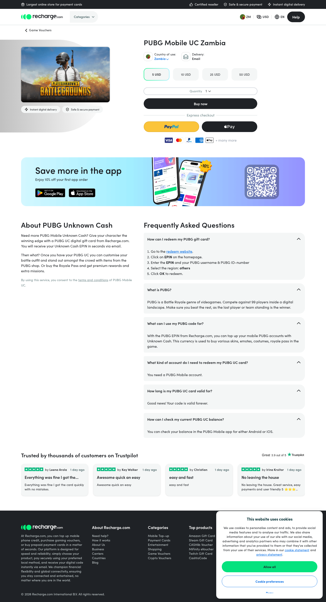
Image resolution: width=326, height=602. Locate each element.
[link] (50, 192)
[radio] (156, 74)
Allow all (269, 566)
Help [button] (296, 16)
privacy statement (269, 554)
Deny (269, 593)
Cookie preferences (269, 581)
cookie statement (297, 550)
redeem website (179, 251)
